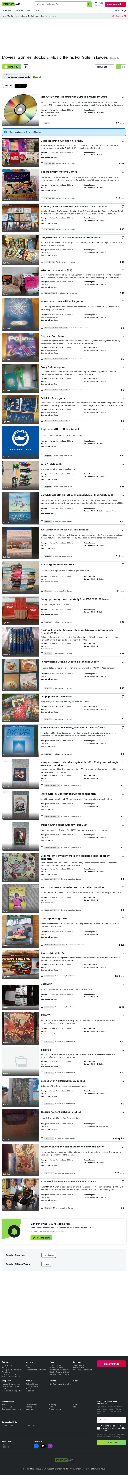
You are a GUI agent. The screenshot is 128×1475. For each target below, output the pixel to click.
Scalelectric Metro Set (53, 953)
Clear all (37, 77)
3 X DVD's (45, 1015)
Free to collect (8, 1425)
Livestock (30, 1391)
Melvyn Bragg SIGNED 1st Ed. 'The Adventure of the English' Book (76, 494)
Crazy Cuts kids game (53, 367)
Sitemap (52, 1404)
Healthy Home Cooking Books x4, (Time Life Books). (69, 661)
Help (51, 1407)
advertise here (117, 16)
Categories (7, 10)
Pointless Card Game (52, 336)
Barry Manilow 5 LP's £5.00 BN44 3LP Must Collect (68, 1181)
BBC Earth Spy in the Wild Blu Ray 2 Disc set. (65, 529)
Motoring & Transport (82, 1370)
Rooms (5, 1388)
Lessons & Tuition (80, 1365)
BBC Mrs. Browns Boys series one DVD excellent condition (72, 887)
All (20, 85)
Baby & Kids (7, 1365)
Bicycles (5, 1367)
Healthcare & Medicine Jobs (60, 1370)
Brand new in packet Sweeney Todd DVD (63, 824)
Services (19, 10)
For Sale (11, 16)
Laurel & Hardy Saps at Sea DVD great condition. (68, 793)
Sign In (117, 10)
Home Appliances (9, 1374)
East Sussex (45, 16)
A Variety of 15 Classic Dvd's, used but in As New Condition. (74, 206)
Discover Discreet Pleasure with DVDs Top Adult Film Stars (73, 96)
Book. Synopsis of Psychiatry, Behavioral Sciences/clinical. (74, 727)
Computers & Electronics (12, 1370)
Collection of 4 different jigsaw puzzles (62, 1080)
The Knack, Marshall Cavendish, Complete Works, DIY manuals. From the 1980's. (76, 632)
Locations (77, 1404)
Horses (29, 1388)
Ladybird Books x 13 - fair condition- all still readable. (71, 237)
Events (53, 1381)
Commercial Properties (12, 1391)
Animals (29, 1381)
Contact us (7, 1407)
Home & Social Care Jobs (60, 1374)
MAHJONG (46, 984)
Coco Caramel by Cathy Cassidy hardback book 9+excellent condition (75, 857)
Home (4, 16)
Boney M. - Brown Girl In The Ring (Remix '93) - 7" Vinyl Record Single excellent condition (79, 764)
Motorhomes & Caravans (36, 1370)
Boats (28, 1365)
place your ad (113, 4)
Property (6, 1381)
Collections (30, 1425)
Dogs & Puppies (32, 1386)
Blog (28, 10)
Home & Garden (80, 1367)
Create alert (43, 1237)
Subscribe (111, 1442)
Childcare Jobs (56, 1365)
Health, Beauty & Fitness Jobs (60, 1372)
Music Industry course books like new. (62, 140)
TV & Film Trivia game (53, 398)
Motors (29, 1362)
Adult (75, 1381)
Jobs (52, 1362)
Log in (4, 1444)
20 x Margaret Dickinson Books (58, 564)
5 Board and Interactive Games (58, 171)
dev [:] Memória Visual (96, 1469)
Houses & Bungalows (11, 1384)
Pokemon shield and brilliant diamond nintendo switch (72, 1146)
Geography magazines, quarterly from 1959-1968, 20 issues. (75, 599)
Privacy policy (55, 1409)
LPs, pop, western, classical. (56, 696)
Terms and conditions (11, 1409)
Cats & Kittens (32, 1384)
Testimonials (31, 1404)
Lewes (46, 1264)
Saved (37, 10)
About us (29, 1409)
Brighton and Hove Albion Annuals (60, 429)
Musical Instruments (11, 1376)
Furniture (6, 1372)
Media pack (31, 1407)
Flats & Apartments (10, 1386)
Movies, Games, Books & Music (27, 16)
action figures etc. (51, 463)
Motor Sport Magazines (53, 918)
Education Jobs (56, 1367)
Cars (28, 1367)
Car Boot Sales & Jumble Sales (60, 1384)
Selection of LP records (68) (56, 270)
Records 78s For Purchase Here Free (60, 1111)
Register (5, 1447)
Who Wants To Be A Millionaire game (61, 301)
